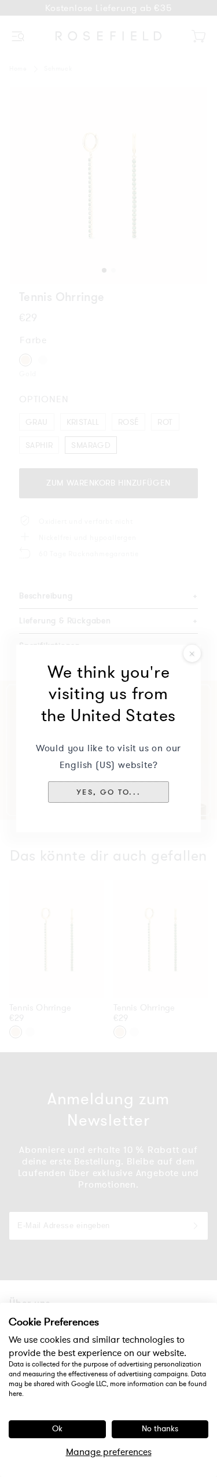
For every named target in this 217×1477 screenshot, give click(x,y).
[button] (108, 792)
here (15, 1393)
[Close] (192, 653)
